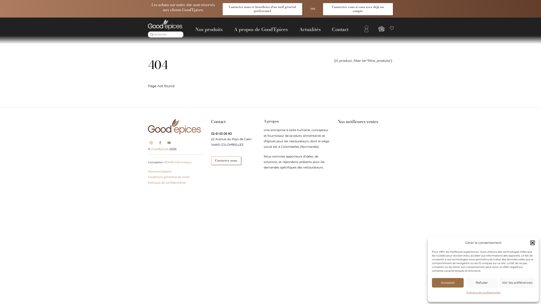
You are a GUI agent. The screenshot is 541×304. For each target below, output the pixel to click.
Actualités (310, 29)
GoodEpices (160, 149)
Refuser (482, 283)
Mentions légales (159, 171)
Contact (340, 29)
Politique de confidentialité (483, 292)
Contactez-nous (226, 160)
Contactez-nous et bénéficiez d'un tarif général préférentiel (262, 9)
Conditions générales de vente (169, 177)
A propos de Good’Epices (261, 29)
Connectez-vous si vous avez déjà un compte (358, 9)
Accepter (448, 283)
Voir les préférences (517, 283)
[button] (532, 243)
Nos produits (209, 29)
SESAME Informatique (178, 162)
